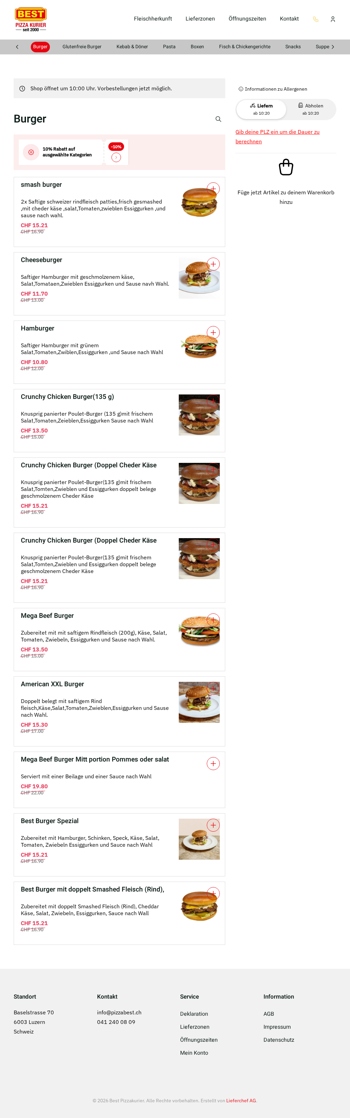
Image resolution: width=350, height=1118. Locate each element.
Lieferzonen (200, 19)
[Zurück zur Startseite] (31, 19)
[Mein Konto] (332, 19)
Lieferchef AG (241, 1100)
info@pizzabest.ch (119, 1012)
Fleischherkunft (153, 19)
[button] (315, 19)
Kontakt (289, 19)
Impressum (277, 1027)
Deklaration (194, 1014)
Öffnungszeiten (247, 19)
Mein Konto (194, 1053)
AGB (269, 1014)
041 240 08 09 (116, 1021)
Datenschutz (279, 1040)
